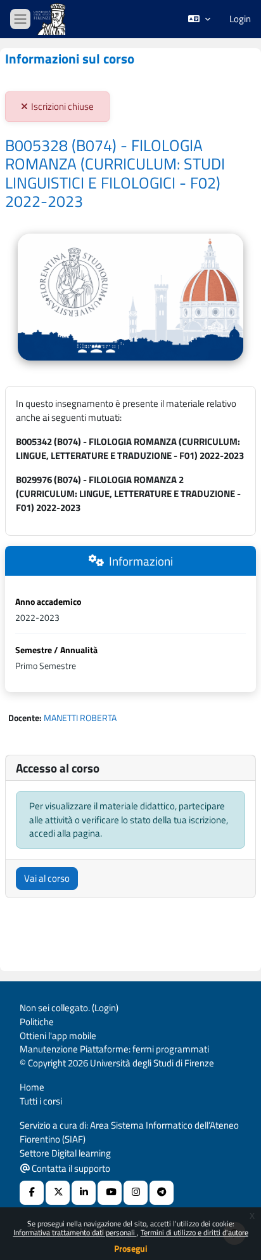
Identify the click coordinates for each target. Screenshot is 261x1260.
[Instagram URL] (136, 1193)
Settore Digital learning (65, 1153)
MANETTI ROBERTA (80, 717)
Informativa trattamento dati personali (75, 1232)
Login (240, 19)
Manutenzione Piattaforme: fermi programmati (114, 1049)
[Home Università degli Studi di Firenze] (50, 19)
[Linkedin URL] (84, 1193)
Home (32, 1087)
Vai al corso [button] (47, 878)
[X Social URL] (58, 1193)
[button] (199, 19)
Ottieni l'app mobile (58, 1035)
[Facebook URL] (32, 1193)
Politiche (37, 1021)
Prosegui (131, 1248)
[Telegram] (162, 1193)
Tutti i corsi (41, 1101)
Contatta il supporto (70, 1168)
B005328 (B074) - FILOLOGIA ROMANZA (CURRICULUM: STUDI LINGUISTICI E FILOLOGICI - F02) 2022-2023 (115, 173)
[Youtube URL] (110, 1193)
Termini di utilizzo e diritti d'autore (194, 1232)
